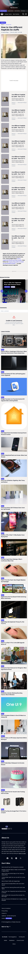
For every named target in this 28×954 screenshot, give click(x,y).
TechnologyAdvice (12, 936)
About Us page (22, 853)
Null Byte (23, 10)
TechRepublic (22, 936)
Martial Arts (14, 8)
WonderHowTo (3, 10)
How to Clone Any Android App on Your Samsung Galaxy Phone (13, 874)
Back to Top (5, 926)
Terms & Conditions (6, 908)
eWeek (5, 940)
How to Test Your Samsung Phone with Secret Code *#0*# (13, 888)
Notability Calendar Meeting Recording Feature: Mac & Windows (11, 693)
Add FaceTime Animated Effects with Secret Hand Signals (13, 884)
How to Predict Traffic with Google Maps (11, 881)
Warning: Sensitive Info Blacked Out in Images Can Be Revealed (14, 899)
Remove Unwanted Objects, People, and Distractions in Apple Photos (14, 870)
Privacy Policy (5, 910)
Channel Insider (20, 940)
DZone (14, 944)
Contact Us (4, 913)
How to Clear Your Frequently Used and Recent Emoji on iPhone (14, 892)
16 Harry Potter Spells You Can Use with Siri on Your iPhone (13, 878)
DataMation (11, 940)
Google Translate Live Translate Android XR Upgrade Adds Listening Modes (12, 399)
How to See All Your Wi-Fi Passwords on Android (12, 867)
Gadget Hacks (10, 10)
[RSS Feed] (20, 858)
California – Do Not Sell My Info (9, 915)
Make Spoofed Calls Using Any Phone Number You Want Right (13, 895)
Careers (6, 918)
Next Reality (17, 10)
